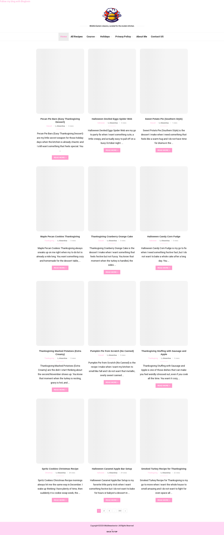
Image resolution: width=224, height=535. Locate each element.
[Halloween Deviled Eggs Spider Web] (112, 81)
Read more (59, 157)
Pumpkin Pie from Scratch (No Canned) (112, 351)
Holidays (105, 36)
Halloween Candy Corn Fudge (163, 236)
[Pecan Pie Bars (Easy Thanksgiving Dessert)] (60, 81)
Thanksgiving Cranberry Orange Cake (112, 236)
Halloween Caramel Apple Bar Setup (112, 468)
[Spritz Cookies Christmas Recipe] (60, 431)
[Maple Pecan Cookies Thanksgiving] (60, 198)
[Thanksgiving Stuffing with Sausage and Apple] (164, 313)
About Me (141, 36)
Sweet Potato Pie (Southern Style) (164, 119)
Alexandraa (61, 126)
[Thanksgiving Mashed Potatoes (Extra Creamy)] (60, 313)
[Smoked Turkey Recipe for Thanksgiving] (164, 431)
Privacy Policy (123, 36)
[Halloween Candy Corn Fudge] (164, 198)
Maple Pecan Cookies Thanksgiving (60, 236)
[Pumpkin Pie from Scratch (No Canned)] (112, 313)
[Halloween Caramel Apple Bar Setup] (112, 431)
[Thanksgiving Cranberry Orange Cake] (112, 198)
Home (63, 36)
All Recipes (77, 36)
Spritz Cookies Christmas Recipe (60, 468)
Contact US (157, 36)
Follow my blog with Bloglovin (15, 1)
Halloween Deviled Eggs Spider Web (112, 119)
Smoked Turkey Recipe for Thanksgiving (163, 468)
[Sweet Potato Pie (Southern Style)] (164, 81)
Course (91, 36)
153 (119, 511)
